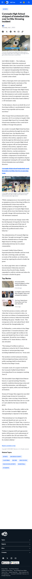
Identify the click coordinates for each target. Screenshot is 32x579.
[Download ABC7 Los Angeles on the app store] (6, 562)
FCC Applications (5, 573)
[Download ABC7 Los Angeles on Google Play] (14, 562)
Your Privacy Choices (14, 568)
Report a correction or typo (8, 446)
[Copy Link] (22, 31)
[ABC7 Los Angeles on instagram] (11, 558)
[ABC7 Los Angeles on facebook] (3, 558)
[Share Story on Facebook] (2, 31)
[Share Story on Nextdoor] (14, 31)
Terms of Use (4, 572)
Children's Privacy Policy (7, 570)
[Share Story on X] (6, 31)
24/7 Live (12, 2)
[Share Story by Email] (18, 31)
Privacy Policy (5, 568)
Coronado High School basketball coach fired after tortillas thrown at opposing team (15, 171)
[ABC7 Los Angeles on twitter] (7, 558)
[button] (2, 2)
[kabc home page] (4, 534)
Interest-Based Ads (13, 572)
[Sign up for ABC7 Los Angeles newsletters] (15, 558)
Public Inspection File (24, 572)
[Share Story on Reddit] (10, 31)
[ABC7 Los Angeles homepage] (6, 2)
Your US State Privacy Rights (20, 570)
